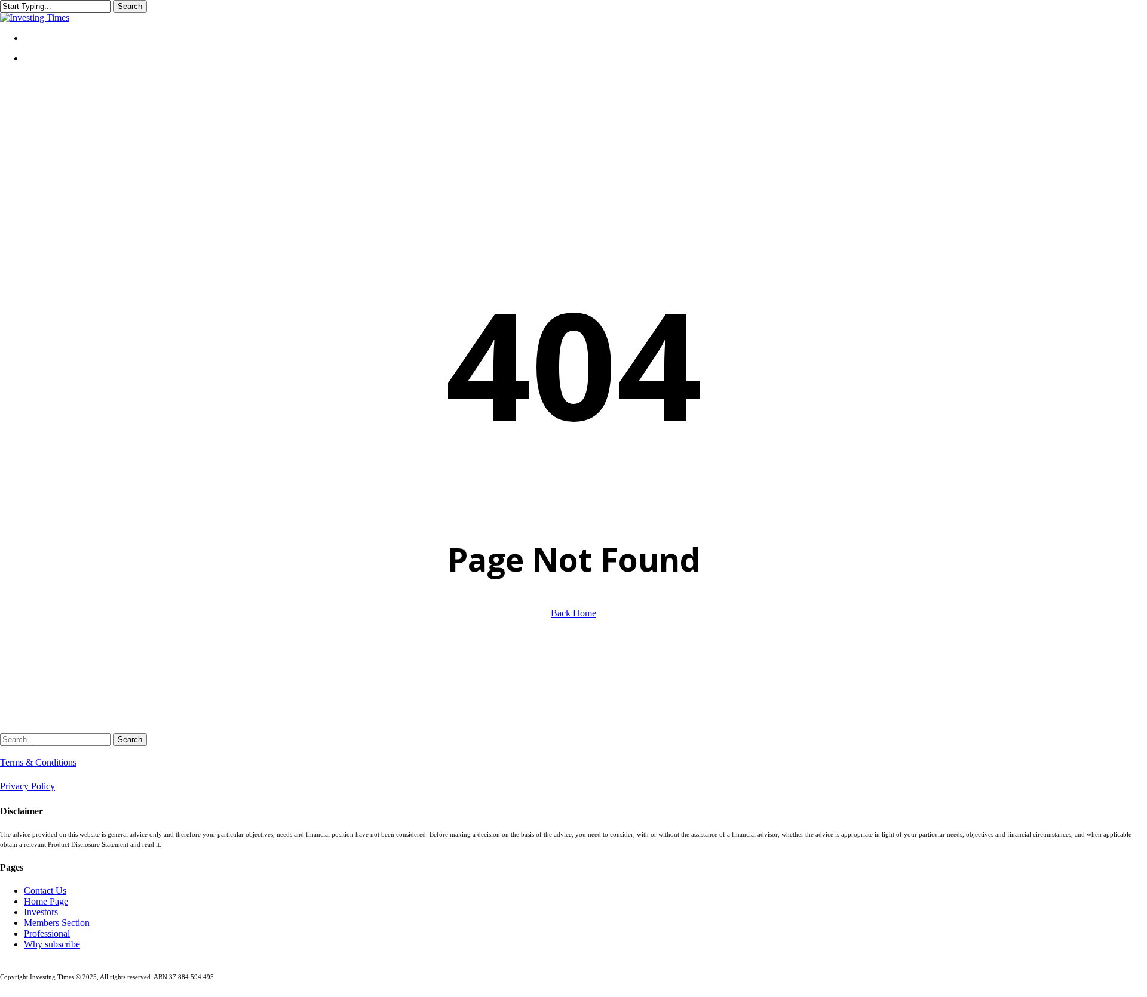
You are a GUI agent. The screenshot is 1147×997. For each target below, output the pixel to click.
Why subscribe (52, 944)
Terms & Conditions (38, 762)
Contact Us (45, 890)
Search (130, 6)
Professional (47, 933)
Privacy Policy (27, 786)
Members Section (57, 923)
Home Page (46, 901)
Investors (41, 912)
